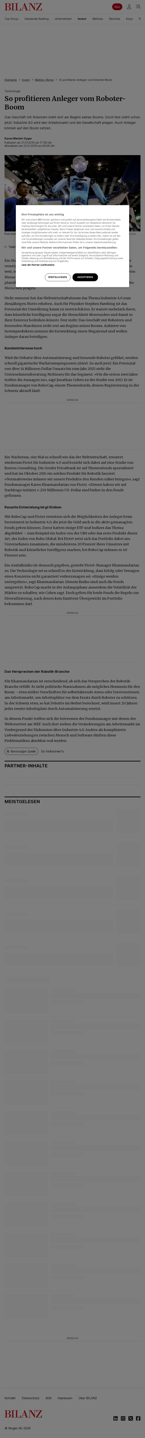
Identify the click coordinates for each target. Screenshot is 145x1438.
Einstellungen (57, 277)
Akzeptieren (85, 277)
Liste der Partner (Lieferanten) (38, 265)
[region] (72, 246)
